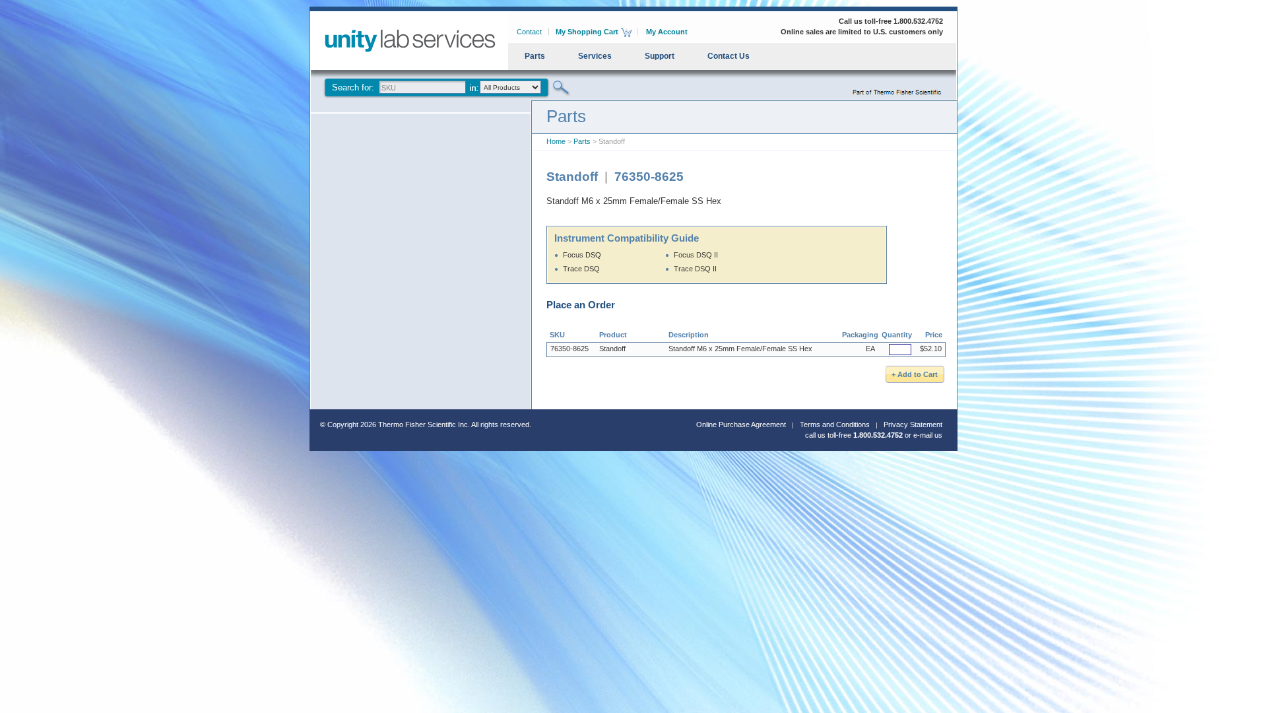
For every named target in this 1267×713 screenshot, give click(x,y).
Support (659, 56)
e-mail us (927, 435)
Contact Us (728, 56)
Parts (535, 56)
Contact (529, 32)
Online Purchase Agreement (741, 424)
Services (595, 56)
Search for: (353, 87)
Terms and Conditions (835, 424)
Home (556, 141)
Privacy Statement (913, 424)
